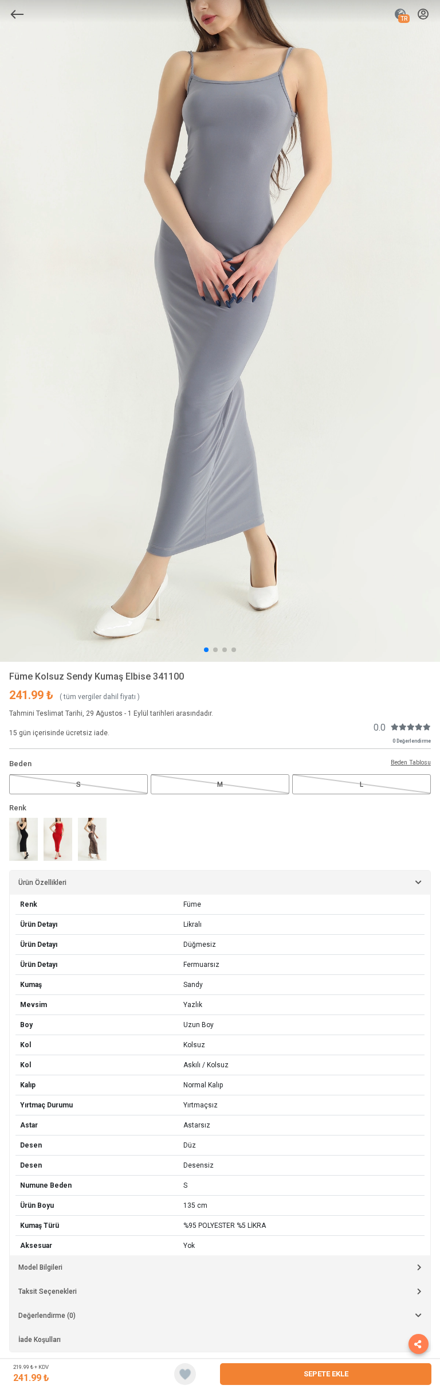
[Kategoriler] (17, 14)
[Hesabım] (423, 15)
